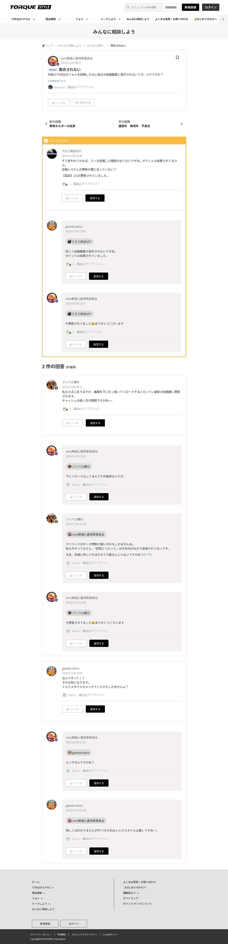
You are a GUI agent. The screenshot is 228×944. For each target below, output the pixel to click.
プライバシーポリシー (41, 934)
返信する (95, 198)
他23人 (72, 87)
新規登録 (190, 7)
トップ (49, 45)
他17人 (86, 484)
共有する (85, 102)
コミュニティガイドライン (84, 934)
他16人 (81, 264)
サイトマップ (130, 898)
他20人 (77, 183)
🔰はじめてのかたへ (205, 19)
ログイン (210, 7)
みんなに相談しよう (138, 19)
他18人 (81, 331)
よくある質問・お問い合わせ (171, 19)
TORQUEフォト (58, 80)
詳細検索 (171, 7)
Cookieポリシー (111, 934)
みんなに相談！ (96, 45)
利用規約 (61, 934)
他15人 (86, 630)
